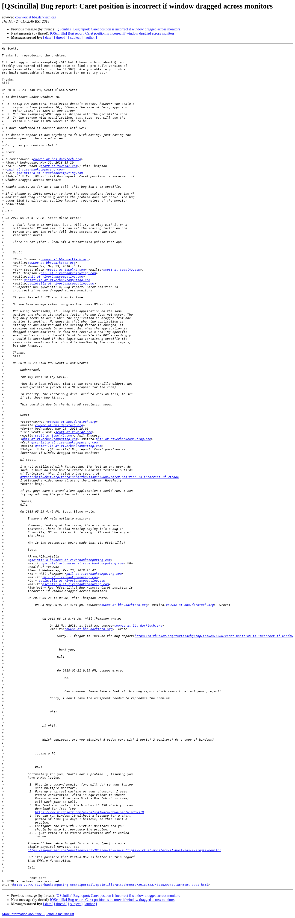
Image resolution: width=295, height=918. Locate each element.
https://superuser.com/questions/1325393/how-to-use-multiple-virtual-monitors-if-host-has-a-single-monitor (124, 850)
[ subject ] (75, 37)
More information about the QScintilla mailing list (38, 914)
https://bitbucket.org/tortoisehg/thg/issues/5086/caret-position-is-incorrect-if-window (99, 477)
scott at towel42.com (59, 166)
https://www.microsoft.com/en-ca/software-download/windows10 (89, 812)
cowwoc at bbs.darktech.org (35, 17)
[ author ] (90, 37)
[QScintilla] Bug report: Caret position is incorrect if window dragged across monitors (118, 29)
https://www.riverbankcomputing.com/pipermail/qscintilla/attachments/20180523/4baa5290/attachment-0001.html (110, 884)
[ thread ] (60, 37)
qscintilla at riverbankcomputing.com (50, 173)
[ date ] (48, 37)
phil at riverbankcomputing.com (35, 169)
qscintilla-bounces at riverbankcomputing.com (70, 560)
